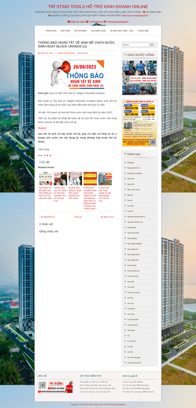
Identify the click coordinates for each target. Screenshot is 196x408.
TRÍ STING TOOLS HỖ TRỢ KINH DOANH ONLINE (98, 6)
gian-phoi (130, 184)
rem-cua (130, 303)
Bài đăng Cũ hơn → (108, 217)
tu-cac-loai (131, 341)
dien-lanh (130, 179)
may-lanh (131, 287)
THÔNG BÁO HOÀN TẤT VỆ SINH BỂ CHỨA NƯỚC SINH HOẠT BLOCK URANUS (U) (76, 44)
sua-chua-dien (132, 319)
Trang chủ (51, 31)
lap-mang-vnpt (132, 260)
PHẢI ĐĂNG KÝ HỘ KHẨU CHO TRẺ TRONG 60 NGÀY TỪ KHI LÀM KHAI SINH (45, 193)
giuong (130, 195)
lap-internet (131, 227)
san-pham (131, 309)
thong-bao (84, 53)
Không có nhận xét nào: (67, 53)
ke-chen (130, 206)
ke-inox (130, 211)
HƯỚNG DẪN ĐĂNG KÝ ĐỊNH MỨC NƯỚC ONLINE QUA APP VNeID (75, 193)
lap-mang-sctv (132, 249)
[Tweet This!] (47, 156)
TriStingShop (95, 21)
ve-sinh (130, 352)
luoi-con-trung (132, 276)
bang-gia (130, 162)
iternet (129, 200)
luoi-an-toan (131, 265)
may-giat (130, 282)
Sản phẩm (65, 31)
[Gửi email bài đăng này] (40, 162)
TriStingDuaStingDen (117, 21)
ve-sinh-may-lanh (134, 363)
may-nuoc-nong (133, 292)
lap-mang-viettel (133, 254)
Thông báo (143, 31)
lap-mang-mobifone (134, 244)
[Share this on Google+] (50, 156)
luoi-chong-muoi (133, 271)
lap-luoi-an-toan (133, 233)
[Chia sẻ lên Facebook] (48, 162)
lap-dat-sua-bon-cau (135, 222)
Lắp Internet (80, 31)
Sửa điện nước (98, 31)
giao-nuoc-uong (133, 189)
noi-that (130, 298)
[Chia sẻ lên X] (45, 162)
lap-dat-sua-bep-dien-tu (136, 217)
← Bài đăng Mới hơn (47, 217)
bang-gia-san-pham (134, 173)
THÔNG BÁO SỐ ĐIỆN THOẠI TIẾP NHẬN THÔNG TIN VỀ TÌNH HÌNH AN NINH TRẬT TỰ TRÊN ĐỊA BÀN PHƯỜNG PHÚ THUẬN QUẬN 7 (90, 198)
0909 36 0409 (77, 21)
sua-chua (131, 314)
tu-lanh (130, 347)
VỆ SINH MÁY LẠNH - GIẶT (122, 31)
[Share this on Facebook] (45, 156)
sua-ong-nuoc (132, 325)
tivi (128, 336)
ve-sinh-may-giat (133, 357)
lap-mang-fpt (132, 238)
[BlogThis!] (43, 162)
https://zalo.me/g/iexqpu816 (135, 15)
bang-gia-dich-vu (133, 168)
